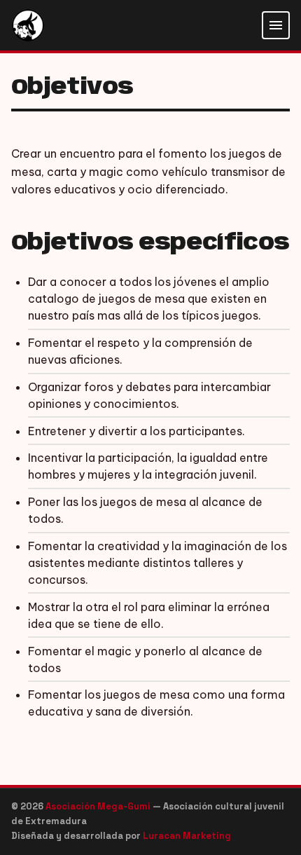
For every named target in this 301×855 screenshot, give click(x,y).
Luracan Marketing (187, 836)
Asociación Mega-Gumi (99, 806)
